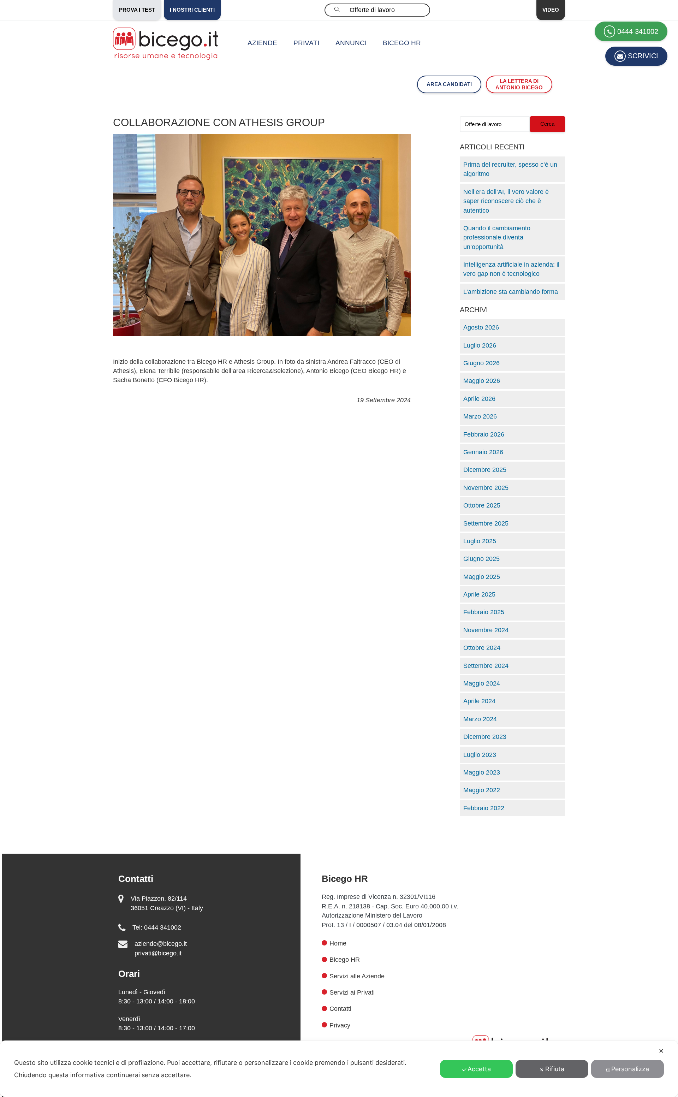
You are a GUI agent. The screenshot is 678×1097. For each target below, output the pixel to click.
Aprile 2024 (479, 701)
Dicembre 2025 (484, 469)
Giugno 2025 (481, 558)
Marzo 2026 (480, 416)
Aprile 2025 (479, 594)
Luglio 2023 (479, 754)
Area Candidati (449, 84)
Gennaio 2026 (483, 452)
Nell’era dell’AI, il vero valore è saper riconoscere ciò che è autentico (506, 201)
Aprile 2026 (479, 398)
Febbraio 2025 (483, 612)
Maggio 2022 (481, 790)
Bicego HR (402, 43)
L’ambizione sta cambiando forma (510, 291)
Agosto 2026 (481, 327)
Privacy (339, 1025)
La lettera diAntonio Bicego (519, 84)
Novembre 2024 (486, 630)
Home (337, 943)
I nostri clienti (192, 10)
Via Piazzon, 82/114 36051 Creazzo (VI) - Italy (167, 903)
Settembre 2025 (486, 523)
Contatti (340, 1008)
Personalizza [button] (630, 1069)
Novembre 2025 (486, 487)
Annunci (351, 43)
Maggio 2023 (481, 772)
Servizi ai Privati (352, 992)
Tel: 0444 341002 (156, 927)
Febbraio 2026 (483, 434)
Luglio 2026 (479, 345)
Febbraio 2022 (483, 808)
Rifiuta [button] (554, 1069)
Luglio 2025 (479, 541)
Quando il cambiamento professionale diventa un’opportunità (496, 237)
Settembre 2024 (486, 665)
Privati (306, 43)
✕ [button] (661, 1051)
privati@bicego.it (158, 953)
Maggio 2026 (481, 380)
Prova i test (137, 10)
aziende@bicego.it (161, 943)
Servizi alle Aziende (357, 976)
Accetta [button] (479, 1069)
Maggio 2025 (481, 576)
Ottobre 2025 (481, 505)
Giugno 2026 (481, 363)
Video (550, 10)
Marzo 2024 (480, 719)
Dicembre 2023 (484, 736)
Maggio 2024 (481, 683)
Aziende (262, 43)
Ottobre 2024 (481, 647)
